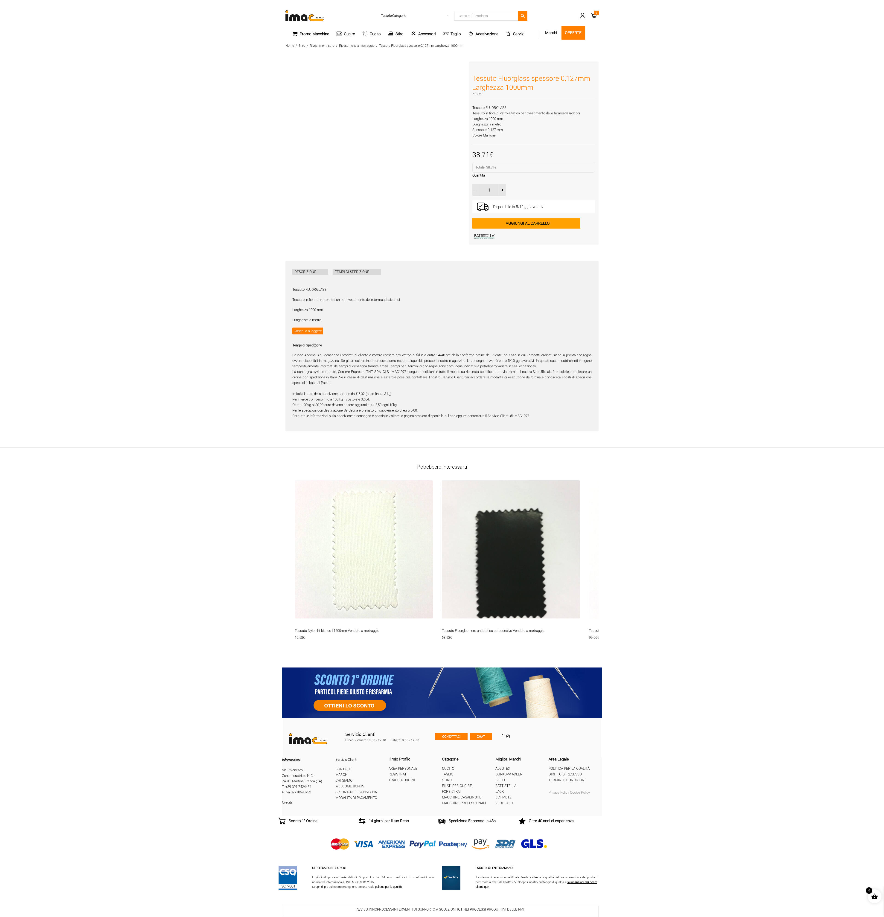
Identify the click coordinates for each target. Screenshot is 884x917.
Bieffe (500, 780)
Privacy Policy (559, 792)
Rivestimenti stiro (322, 45)
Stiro (399, 34)
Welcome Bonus (349, 786)
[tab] (310, 272)
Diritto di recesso (565, 774)
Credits (287, 802)
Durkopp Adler (508, 774)
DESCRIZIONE (305, 272)
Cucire (349, 34)
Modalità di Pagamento (356, 798)
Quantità (478, 175)
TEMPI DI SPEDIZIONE (352, 272)
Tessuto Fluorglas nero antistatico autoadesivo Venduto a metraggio (493, 631)
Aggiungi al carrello (528, 223)
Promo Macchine (314, 34)
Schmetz (503, 797)
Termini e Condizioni (567, 780)
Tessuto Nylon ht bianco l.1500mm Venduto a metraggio (337, 631)
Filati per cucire (457, 786)
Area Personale (403, 768)
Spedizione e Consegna (356, 792)
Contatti (343, 769)
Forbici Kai (451, 791)
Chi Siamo (343, 780)
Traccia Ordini (402, 780)
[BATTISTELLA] (506, 237)
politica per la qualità (388, 886)
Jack (499, 791)
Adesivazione (487, 34)
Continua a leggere (308, 331)
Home (289, 45)
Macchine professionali (464, 803)
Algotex (502, 768)
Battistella (505, 786)
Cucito (375, 34)
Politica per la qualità (569, 768)
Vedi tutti (504, 803)
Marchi (342, 775)
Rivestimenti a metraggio (357, 45)
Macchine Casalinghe (461, 797)
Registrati (398, 774)
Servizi (518, 34)
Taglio (456, 34)
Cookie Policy (580, 792)
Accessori (427, 34)
